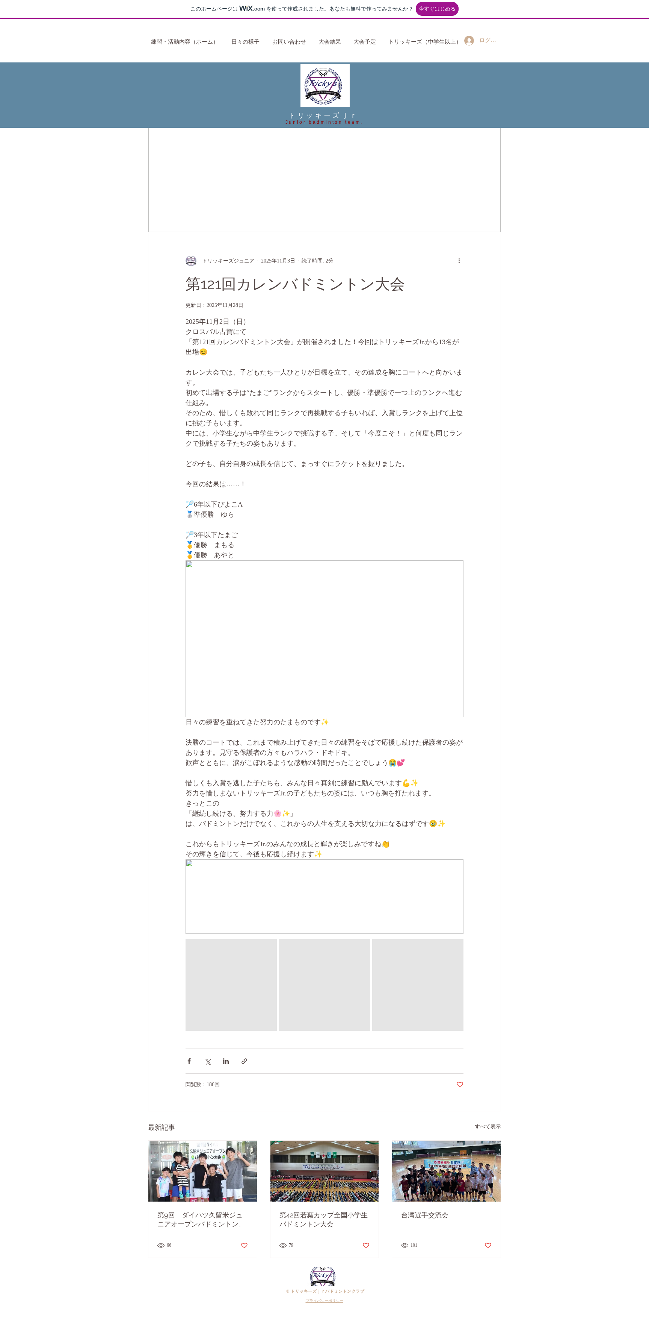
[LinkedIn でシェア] (225, 1061)
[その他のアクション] (458, 260)
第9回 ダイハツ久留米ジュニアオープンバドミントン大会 (201, 1220)
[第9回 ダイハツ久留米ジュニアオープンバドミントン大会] (202, 1171)
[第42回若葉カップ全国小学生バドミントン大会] (324, 1171)
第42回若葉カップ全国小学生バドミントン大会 (323, 1219)
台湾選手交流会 (424, 1215)
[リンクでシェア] (244, 1061)
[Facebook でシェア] (189, 1061)
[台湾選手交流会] (446, 1171)
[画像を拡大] (231, 984)
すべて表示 (488, 1126)
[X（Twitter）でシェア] (207, 1061)
